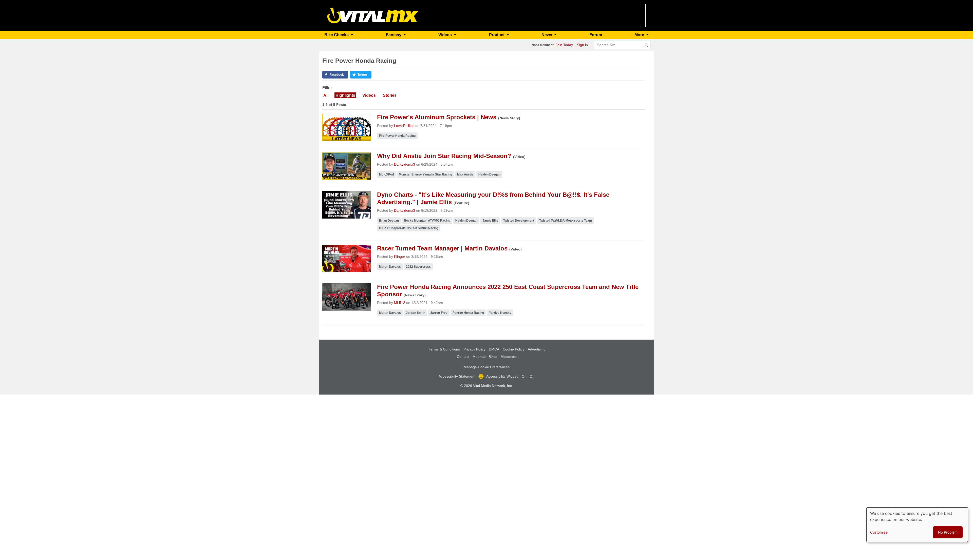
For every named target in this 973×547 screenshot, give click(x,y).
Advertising (537, 349)
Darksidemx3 (404, 164)
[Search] (646, 45)
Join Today (564, 45)
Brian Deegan (389, 220)
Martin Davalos (390, 266)
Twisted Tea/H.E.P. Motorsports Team (565, 220)
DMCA (494, 349)
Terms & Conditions (444, 349)
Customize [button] (879, 532)
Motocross (509, 357)
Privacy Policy (474, 349)
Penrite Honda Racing (468, 313)
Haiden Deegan (489, 174)
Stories (390, 95)
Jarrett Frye (438, 313)
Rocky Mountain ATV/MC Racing (427, 220)
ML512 (399, 303)
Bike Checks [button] (337, 35)
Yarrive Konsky (500, 313)
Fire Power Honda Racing (397, 136)
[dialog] (917, 524)
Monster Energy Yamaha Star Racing (425, 174)
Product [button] (497, 35)
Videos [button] (445, 35)
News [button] (547, 35)
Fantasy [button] (394, 35)
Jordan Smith (415, 313)
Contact (463, 357)
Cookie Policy (513, 349)
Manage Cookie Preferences (487, 367)
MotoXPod (386, 174)
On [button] (524, 376)
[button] (335, 75)
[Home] (373, 15)
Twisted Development (518, 220)
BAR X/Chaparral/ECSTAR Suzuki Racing (408, 228)
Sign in (582, 45)
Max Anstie (465, 174)
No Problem (948, 532)
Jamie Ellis (490, 220)
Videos (369, 95)
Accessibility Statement (457, 376)
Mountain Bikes (485, 357)
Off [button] (532, 376)
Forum (595, 35)
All (325, 95)
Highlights (345, 95)
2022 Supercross (418, 266)
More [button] (639, 35)
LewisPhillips (404, 126)
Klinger (399, 257)
